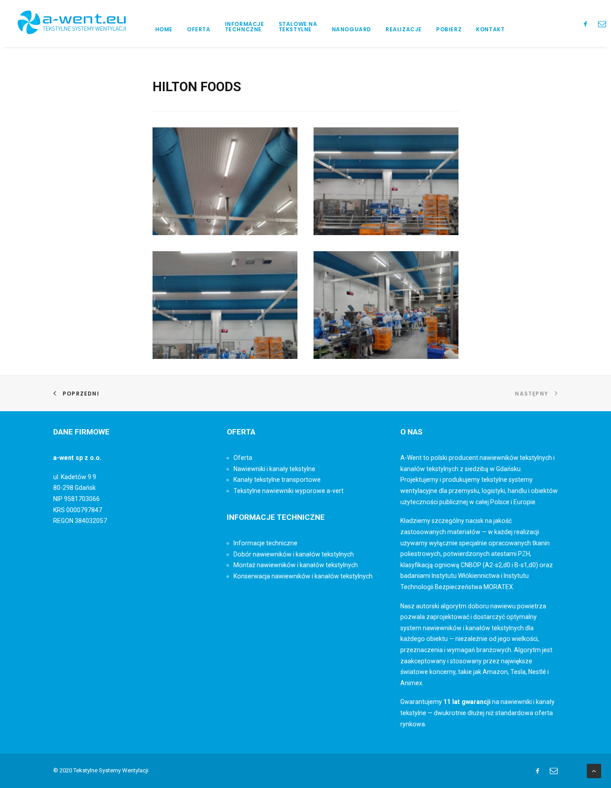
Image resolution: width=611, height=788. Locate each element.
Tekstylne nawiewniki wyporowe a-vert (288, 490)
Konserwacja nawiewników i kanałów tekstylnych (303, 576)
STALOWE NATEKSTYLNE (298, 26)
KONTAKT (490, 29)
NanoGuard (351, 29)
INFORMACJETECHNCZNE (244, 26)
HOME (164, 29)
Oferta (242, 457)
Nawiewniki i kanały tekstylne (274, 468)
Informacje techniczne (265, 543)
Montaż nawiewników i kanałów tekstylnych (295, 565)
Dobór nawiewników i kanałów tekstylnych (293, 554)
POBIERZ (449, 29)
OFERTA (199, 29)
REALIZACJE (404, 29)
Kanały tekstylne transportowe (277, 479)
